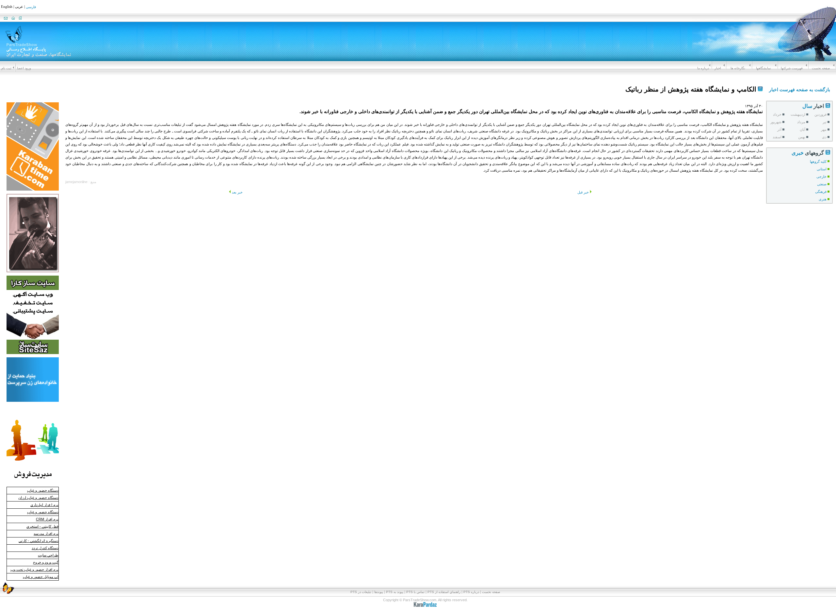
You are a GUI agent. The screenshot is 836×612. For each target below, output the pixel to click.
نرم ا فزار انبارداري (44, 505)
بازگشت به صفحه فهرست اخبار (799, 89)
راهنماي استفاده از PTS (443, 592)
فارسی (31, 7)
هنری (823, 199)
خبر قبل (583, 192)
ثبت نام (6, 68)
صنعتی (822, 184)
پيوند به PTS (394, 592)
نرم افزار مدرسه (46, 534)
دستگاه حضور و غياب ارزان (38, 498)
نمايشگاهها (763, 68)
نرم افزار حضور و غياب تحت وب (34, 569)
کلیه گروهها (818, 161)
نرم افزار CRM (47, 519)
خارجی (821, 176)
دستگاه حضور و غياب (42, 490)
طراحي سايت (48, 555)
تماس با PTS (415, 592)
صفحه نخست (821, 68)
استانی (822, 169)
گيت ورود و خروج (45, 562)
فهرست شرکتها (792, 68)
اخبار (718, 68)
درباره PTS (471, 592)
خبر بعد (237, 192)
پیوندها (378, 592)
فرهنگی (821, 192)
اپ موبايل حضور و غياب (40, 577)
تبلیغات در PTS (360, 592)
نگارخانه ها (738, 68)
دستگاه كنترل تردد (45, 548)
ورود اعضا (24, 68)
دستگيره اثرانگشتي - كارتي (38, 541)
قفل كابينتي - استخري (42, 526)
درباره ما (703, 68)
